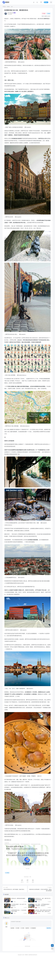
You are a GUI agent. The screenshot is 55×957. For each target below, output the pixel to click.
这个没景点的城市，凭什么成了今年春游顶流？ (18, 905)
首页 (4, 6)
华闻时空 (26, 954)
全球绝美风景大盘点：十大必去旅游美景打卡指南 (18, 910)
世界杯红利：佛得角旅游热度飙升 (18, 898)
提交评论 (49, 928)
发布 (46, 2)
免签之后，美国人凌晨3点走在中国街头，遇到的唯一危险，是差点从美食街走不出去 (43, 911)
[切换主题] (52, 948)
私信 (49, 13)
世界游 (8, 6)
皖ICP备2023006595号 (33, 954)
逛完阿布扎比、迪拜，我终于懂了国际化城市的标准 (42, 899)
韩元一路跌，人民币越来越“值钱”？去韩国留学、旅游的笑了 (42, 905)
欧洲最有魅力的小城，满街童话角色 (16, 10)
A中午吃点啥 (10, 12)
